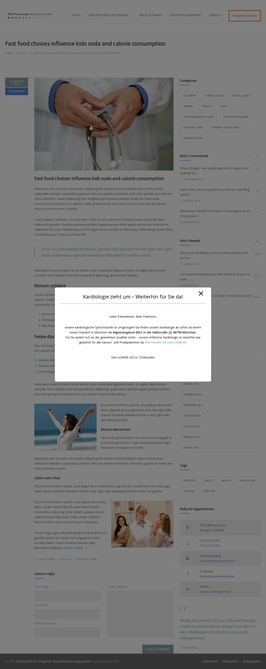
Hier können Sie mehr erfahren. (166, 342)
